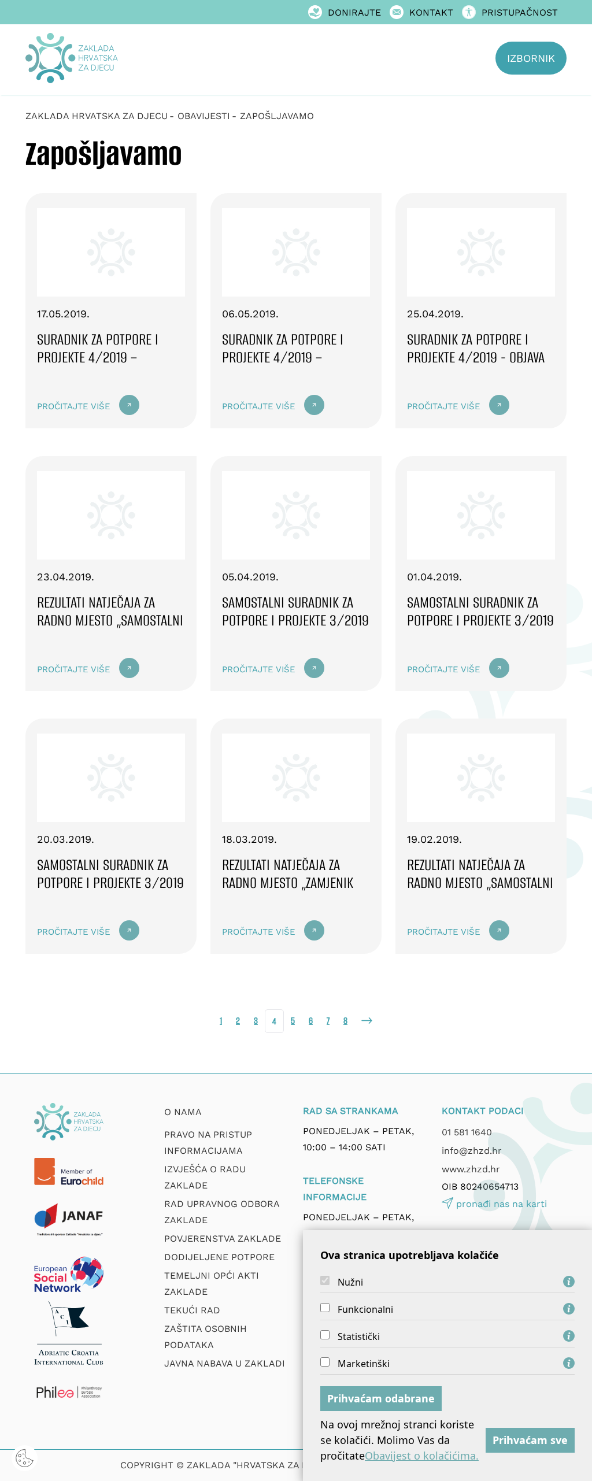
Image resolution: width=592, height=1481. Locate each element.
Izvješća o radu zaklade (205, 1177)
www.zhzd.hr (471, 1169)
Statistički (359, 1336)
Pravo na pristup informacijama (208, 1142)
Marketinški (364, 1363)
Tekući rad (192, 1310)
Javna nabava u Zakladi (224, 1363)
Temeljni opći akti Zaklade (211, 1283)
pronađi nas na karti (501, 1203)
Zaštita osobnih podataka (205, 1336)
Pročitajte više (73, 406)
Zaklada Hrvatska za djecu (96, 115)
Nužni (350, 1282)
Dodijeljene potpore (219, 1257)
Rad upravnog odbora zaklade (221, 1211)
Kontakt (431, 12)
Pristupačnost (520, 12)
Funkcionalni (365, 1309)
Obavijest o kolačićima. (422, 1456)
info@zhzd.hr (472, 1150)
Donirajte (354, 12)
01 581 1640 (467, 1132)
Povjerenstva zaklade (222, 1238)
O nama (183, 1111)
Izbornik (531, 58)
